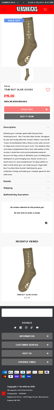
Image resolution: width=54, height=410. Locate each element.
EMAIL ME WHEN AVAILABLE (15, 101)
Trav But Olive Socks (27, 295)
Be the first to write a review (27, 213)
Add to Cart (27, 407)
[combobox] (6, 9)
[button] (46, 9)
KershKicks (24, 386)
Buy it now (27, 116)
